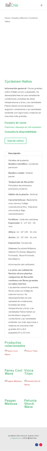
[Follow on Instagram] (40, 444)
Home (7, 18)
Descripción (14, 153)
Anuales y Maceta (19, 18)
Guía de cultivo (15, 140)
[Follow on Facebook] (36, 444)
